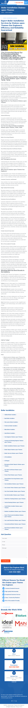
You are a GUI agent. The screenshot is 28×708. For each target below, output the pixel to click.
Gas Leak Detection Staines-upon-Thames (15, 520)
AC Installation (8, 457)
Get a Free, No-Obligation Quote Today (14, 570)
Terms (20, 706)
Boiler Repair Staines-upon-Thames (13, 449)
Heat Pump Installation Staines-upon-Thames (13, 528)
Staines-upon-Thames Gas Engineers (16, 705)
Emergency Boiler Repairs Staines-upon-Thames (14, 465)
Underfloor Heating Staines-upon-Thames (14, 498)
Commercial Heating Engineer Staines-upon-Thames (14, 441)
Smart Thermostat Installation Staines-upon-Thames (14, 515)
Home (2, 12)
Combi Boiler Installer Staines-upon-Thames (13, 506)
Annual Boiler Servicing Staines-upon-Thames (13, 479)
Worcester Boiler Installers (11, 422)
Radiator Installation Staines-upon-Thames (15, 511)
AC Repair (6, 460)
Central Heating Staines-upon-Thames (14, 502)
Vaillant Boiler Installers (10, 414)
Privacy (17, 706)
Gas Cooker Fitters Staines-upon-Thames (14, 487)
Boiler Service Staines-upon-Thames (13, 453)
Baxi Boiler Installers (9, 418)
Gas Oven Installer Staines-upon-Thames (14, 491)
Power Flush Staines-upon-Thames (13, 475)
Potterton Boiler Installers (10, 425)
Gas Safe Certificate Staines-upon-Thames (13, 470)
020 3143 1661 (19, 2)
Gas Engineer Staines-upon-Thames (13, 437)
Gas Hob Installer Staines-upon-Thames (14, 495)
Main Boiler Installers (9, 429)
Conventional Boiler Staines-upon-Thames (15, 524)
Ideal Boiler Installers (9, 433)
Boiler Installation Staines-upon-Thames (14, 445)
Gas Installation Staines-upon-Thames (13, 483)
